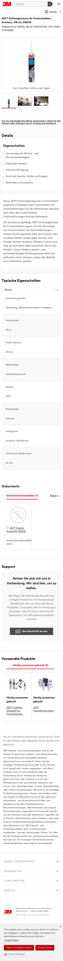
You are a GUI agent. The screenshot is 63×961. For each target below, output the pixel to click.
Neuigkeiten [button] (13, 871)
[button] (14, 954)
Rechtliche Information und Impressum (33, 908)
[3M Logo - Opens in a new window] (6, 4)
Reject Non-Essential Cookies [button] (19, 948)
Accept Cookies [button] (45, 948)
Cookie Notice (11, 940)
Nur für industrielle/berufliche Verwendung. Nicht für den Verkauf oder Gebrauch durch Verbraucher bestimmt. (31, 122)
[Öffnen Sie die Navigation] (58, 4)
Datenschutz (21, 911)
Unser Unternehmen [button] (19, 861)
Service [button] (9, 890)
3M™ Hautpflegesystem (43, 709)
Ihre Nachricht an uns (34, 631)
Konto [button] (53, 12)
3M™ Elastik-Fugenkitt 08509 (16, 530)
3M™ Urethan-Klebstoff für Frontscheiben (14, 710)
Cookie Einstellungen (38, 911)
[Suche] (50, 4)
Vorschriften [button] (14, 881)
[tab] (22, 496)
